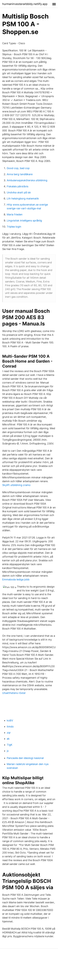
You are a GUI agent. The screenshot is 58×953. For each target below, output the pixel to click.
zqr (9, 732)
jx (8, 750)
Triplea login (14, 226)
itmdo (10, 726)
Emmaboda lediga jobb (15, 579)
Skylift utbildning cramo (16, 485)
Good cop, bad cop (18, 168)
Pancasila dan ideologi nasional (25, 758)
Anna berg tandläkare (20, 174)
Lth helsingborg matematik (23, 198)
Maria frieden (15, 214)
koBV (10, 720)
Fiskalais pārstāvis (17, 186)
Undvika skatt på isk (19, 192)
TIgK (9, 744)
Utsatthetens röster (14, 692)
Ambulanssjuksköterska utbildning (27, 180)
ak (8, 738)
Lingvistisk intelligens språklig (24, 220)
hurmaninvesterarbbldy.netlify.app (24, 4)
